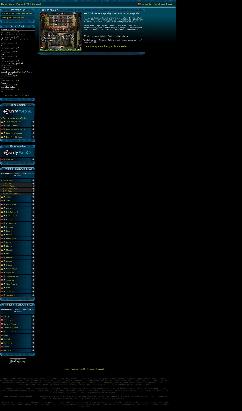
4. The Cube (7, 191)
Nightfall (7, 339)
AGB (83, 369)
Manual (19, 4)
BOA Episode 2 (12, 212)
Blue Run (9, 208)
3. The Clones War (10, 189)
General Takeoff (10, 332)
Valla (8, 288)
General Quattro (10, 324)
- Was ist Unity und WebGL (14, 118)
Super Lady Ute (12, 276)
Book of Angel (11, 216)
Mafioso (9, 246)
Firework (9, 231)
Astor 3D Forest (12, 126)
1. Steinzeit (7, 184)
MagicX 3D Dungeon (14, 133)
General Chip (9, 320)
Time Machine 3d (12, 284)
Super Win (10, 280)
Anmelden (75, 369)
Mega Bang (10, 258)
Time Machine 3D (13, 122)
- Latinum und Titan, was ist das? (17, 13)
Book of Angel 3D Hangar (16, 129)
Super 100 (10, 273)
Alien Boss (10, 159)
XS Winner (10, 292)
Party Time (8, 343)
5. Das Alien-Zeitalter (11, 194)
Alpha (8, 197)
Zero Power (10, 295)
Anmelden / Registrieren (153, 4)
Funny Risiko (11, 239)
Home (4, 4)
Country (9, 220)
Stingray (9, 265)
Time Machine (8, 181)
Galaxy (6, 316)
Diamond (9, 227)
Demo (11, 4)
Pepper (9, 261)
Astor (8, 201)
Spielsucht (91, 369)
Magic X (9, 250)
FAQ (27, 4)
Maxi (8, 254)
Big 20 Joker (11, 205)
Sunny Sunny (11, 269)
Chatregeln (37, 4)
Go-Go (8, 242)
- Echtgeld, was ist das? (12, 17)
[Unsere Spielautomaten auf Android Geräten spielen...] (17, 363)
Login (170, 4)
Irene (6, 335)
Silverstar (7, 351)
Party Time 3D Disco (14, 137)
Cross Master (11, 223)
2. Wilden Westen (9, 186)
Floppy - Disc (11, 235)
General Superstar (11, 328)
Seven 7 (7, 347)
